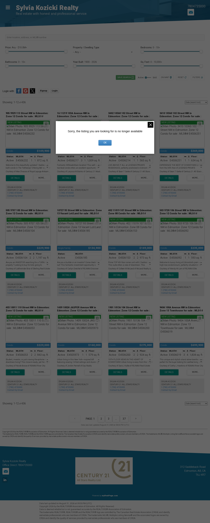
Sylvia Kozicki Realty (47, 8)
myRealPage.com (110, 495)
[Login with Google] (25, 92)
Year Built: (85, 62)
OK (105, 142)
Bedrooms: (150, 47)
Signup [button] (43, 90)
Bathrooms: (15, 62)
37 (124, 419)
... (116, 419)
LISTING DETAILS (15, 178)
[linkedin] (5, 480)
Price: (16, 47)
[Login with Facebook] (18, 92)
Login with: (8, 91)
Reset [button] (181, 77)
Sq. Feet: (151, 62)
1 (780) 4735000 (14, 192)
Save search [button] (124, 77)
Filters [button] (196, 77)
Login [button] (55, 90)
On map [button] (165, 77)
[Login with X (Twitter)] (32, 92)
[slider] (7, 51)
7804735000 (197, 6)
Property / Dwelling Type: (86, 47)
